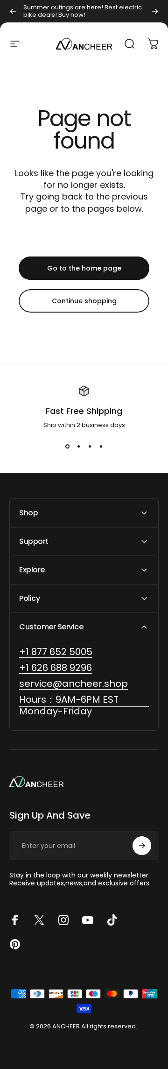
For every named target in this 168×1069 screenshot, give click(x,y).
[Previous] (13, 11)
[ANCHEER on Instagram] (63, 920)
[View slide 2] (78, 446)
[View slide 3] (89, 446)
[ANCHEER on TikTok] (112, 920)
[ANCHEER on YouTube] (87, 920)
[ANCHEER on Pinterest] (15, 944)
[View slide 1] (67, 446)
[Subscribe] (142, 845)
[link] (84, 705)
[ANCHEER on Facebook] (15, 920)
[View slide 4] (100, 446)
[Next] (155, 11)
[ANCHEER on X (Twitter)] (39, 920)
